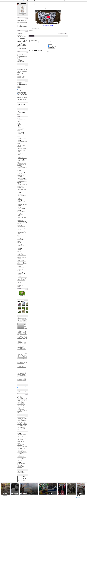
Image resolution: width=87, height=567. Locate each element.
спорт (20, 374)
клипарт (24, 340)
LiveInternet (18, 0)
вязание (21, 323)
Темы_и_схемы (19, 438)
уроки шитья (22, 378)
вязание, (18, 130)
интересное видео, (19, 175)
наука (21, 354)
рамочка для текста (22, 366)
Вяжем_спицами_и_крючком (21, 448)
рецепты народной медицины (21, 370)
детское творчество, (20, 159)
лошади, (19, 126)
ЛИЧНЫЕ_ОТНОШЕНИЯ (20, 407)
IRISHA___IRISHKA (24, 418)
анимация (22, 318)
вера (26, 319)
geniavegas (22, 399)
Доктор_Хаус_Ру (23, 404)
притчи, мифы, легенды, (21, 208)
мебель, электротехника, (21, 178)
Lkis (22, 400)
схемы (18, 375)
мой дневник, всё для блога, (21, 232)
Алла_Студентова (19, 396)
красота (21, 345)
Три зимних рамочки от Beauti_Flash (22, 46)
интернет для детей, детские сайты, (22, 160)
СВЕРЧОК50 (25, 410)
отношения (25, 357)
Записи (18, 3)
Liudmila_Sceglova (19, 400)
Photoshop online (20, 89)
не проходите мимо (20, 355)
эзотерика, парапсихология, (21, 280)
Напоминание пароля (40, 42)
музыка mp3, (19, 216)
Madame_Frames (19, 467)
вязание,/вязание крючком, (35, 27)
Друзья (21, 3)
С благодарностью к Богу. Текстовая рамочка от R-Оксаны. (22, 43)
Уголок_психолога (19, 451)
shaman (21, 317)
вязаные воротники (24, 328)
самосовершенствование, (20, 257)
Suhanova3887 (23, 419)
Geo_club (25, 452)
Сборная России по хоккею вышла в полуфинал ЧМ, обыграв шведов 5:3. (22, 57)
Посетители (23, 480)
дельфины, (19, 124)
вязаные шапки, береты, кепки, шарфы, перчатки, (21, 144)
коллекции (19, 341)
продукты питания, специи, (21, 201)
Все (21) (27, 289)
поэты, (19, 207)
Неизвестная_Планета (23, 434)
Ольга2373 (25, 425)
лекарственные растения (21, 349)
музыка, (18, 213)
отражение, (19, 205)
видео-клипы (20, 320)
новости (25, 355)
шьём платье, (19, 274)
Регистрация (24, 0)
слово (23, 373)
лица (25, 349)
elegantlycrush (19, 421)
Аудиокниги (24, 442)
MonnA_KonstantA (22, 401)
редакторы (22, 368)
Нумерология (19, 444)
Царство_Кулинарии (24, 446)
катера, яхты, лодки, (20, 267)
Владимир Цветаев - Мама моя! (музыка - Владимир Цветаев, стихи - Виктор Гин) (22, 69)
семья (21, 373)
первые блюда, (20, 199)
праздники (20, 363)
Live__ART (23, 465)
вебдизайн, (19, 229)
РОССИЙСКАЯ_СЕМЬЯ (20, 410)
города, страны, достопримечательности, (20, 150)
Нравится (61, 33)
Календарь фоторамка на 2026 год (22, 22)
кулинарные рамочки (20, 347)
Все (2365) (26, 18)
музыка (24, 351)
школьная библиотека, (21, 279)
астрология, (19, 281)
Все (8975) (26, 31)
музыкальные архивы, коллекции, (22, 217)
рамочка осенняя (22, 367)
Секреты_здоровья (19, 449)
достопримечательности (21, 331)
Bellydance (18, 452)
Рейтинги (32, 0)
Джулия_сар (19, 423)
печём (18, 359)
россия (18, 371)
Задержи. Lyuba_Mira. (20, 75)
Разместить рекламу (78, 497)
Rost (21, 402)
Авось (36, 0)
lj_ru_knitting (23, 472)
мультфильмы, (20, 259)
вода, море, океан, (19, 128)
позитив (18, 361)
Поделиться (65, 33)
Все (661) (26, 394)
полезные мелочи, (19, 239)
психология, (19, 258)
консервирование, (20, 197)
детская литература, (20, 157)
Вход (28, 0)
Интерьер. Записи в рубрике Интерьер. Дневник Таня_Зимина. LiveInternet (22, 26)
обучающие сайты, (20, 262)
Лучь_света (25, 424)
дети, (18, 154)
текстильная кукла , (20, 254)
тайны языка (21, 375)
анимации (19, 318)
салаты (26, 371)
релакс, (18, 242)
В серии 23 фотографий (24, 314)
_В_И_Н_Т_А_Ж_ (19, 445)
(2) (17, 55)
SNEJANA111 (19, 419)
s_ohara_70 (24, 422)
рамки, (19, 236)
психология (22, 363)
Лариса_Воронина (19, 406)
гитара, (19, 215)
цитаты (23, 380)
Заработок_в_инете (20, 442)
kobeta (25, 421)
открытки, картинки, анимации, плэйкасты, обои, (21, 225)
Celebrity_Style (19, 466)
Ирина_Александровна (24, 423)
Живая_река (22, 405)
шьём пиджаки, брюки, (21, 273)
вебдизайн (23, 319)
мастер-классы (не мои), (20, 211)
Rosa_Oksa (18, 402)
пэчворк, (19, 252)
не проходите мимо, (20, 224)
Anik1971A (23, 417)
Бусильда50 (23, 403)
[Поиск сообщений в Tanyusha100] (25, 386)
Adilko (20, 398)
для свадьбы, (19, 248)
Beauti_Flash (25, 398)
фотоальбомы (19, 379)
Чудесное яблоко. (19, 60)
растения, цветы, (19, 241)
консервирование (20, 342)
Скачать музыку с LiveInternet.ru (22, 93)
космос (25, 342)
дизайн (18, 330)
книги (26, 340)
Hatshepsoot (25, 399)
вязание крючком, (20, 133)
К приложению (26, 300)
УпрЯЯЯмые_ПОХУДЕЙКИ (20, 453)
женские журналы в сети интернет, (22, 148)
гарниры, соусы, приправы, (21, 195)
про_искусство (25, 438)
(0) (17, 24)
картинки (24, 339)
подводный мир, (20, 129)
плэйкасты (23, 360)
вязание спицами (20, 328)
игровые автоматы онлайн (22, 337)
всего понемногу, (20, 246)
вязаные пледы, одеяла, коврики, (22, 138)
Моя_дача (18, 434)
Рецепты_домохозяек (20, 439)
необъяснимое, (20, 176)
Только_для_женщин (20, 459)
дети (20, 329)
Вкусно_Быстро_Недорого (20, 458)
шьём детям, (19, 272)
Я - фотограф (20, 82)
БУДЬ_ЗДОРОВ (19, 446)
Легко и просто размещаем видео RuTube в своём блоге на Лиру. (21, 36)
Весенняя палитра (22, 295)
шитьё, (18, 270)
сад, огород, (19, 256)
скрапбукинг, (19, 253)
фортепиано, (19, 219)
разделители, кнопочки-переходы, (22, 234)
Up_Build (22, 466)
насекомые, (19, 127)
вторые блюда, (20, 194)
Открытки (19, 87)
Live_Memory (24, 440)
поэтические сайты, (20, 206)
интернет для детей (24, 338)
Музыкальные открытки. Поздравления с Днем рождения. (21, 54)
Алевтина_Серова (19, 403)
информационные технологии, (22, 188)
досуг (26, 331)
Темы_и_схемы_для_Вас (20, 464)
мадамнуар (18, 429)
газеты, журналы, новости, (20, 147)
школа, (18, 275)
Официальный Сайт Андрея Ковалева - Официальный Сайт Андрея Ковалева (21, 21)
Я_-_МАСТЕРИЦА (21, 455)
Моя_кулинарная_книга (20, 456)
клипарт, (19, 230)
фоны (25, 378)
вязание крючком (20, 326)
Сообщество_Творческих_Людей (21, 457)
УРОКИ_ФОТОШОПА (20, 436)
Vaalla (25, 420)
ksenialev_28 (19, 422)
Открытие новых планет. (20, 61)
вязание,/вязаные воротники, (35, 28)
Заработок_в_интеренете (20, 441)
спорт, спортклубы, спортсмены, (21, 263)
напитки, (19, 198)
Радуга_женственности (20, 447)
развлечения (19, 364)
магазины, (18, 210)
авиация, (19, 265)
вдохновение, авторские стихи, (22, 203)
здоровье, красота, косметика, (21, 167)
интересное (19, 338)
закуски (21, 333)
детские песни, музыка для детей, (22, 158)
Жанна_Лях (19, 405)
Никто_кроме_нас (25, 408)
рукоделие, (18, 244)
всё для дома (22, 321)
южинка (18, 412)
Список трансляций (20, 471)
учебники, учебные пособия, (21, 278)
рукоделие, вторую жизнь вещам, (21, 255)
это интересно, (19, 285)
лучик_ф (26, 428)
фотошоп (22, 379)
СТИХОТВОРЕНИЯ (24, 451)
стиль (22, 374)
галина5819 (19, 404)
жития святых (22, 332)
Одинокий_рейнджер (20, 409)
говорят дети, (19, 156)
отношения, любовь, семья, (21, 226)
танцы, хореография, (20, 264)
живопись (19, 332)
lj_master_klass (19, 472)
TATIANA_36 (19, 420)
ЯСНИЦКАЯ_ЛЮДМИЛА (23, 427)
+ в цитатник (39, 6)
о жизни (21, 356)
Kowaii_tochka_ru (19, 465)
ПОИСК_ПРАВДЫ (19, 435)
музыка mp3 (19, 352)
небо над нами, (20, 269)
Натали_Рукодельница (20, 425)
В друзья (23, 14)
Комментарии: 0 (23, 76)
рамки (23, 364)
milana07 (18, 401)
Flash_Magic (19, 399)
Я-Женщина (22, 444)
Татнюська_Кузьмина (20, 426)
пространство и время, (21, 172)
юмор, (18, 286)
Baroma (22, 398)
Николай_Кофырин (19, 408)
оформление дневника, (20, 228)
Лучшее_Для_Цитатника (20, 454)
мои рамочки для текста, (21, 231)
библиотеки (20, 319)
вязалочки (18, 443)
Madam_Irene (25, 400)
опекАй (22, 438)
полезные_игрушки (19, 440)
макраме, (19, 249)
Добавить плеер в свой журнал (21, 113)
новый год (18, 356)
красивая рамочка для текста (20, 343)
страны (24, 374)
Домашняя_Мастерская (20, 437)
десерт (18, 329)
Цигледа (18, 427)
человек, (19, 173)
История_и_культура (20, 450)
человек (25, 380)
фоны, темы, (19, 238)
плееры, (19, 233)
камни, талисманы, (19, 186)
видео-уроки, (19, 276)
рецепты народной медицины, (22, 222)
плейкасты (19, 360)
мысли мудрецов (22, 353)
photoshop (18, 317)
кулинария (22, 346)
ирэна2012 (23, 428)
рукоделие (22, 371)
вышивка (23, 322)
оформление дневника (22, 358)
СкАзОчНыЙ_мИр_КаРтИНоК (21, 463)
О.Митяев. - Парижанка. (20, 77)
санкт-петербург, (20, 153)
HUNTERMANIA (19, 418)
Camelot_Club (22, 452)
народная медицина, (20, 220)
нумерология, (19, 283)
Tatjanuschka (22, 420)
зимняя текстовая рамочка (24, 334)
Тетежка (24, 426)
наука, (18, 223)
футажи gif (18, 380)
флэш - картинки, (20, 237)
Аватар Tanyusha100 (22, 9)
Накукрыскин (19, 114)
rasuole (22, 422)
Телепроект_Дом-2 (19, 460)
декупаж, (19, 247)
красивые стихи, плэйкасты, (21, 204)
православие (18, 362)
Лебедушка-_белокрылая (20, 424)
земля (18, 334)
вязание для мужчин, (20, 132)
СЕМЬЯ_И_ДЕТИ (19, 411)
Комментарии (24, 3)
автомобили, (19, 266)
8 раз (32, 30)
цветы (21, 380)
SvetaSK (26, 419)
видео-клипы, (19, 214)
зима (20, 334)
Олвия (24, 409)
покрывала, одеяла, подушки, (22, 179)
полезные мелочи (23, 361)
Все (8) (27, 52)
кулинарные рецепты (21, 348)
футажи (25, 379)
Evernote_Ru (25, 464)
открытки (21, 357)
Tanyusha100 (17, 4)
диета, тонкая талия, (20, 168)
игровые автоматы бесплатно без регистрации (22, 336)
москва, (19, 151)
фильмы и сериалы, (20, 260)
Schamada (23, 402)
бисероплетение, (20, 245)
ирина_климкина (19, 428)
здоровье (24, 333)
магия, (19, 282)
